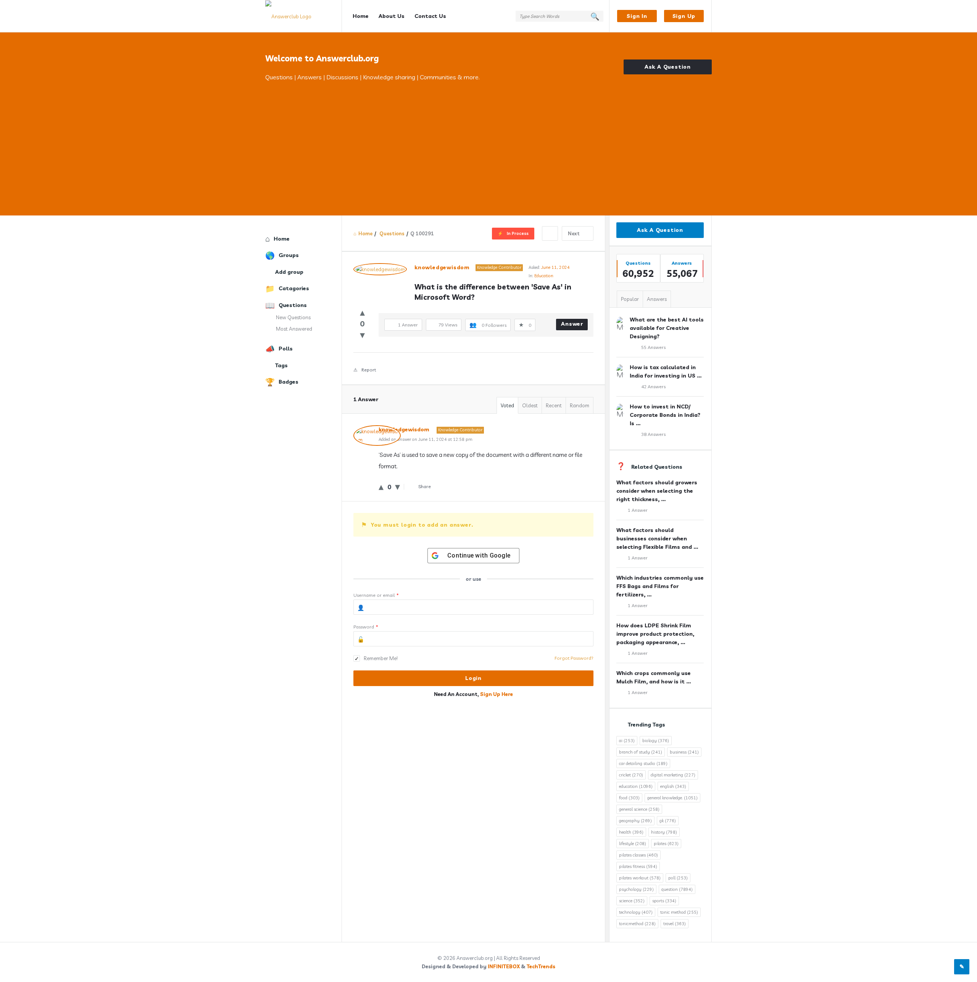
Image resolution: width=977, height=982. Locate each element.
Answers (657, 299)
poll (678, 878)
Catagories (294, 288)
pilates (666, 843)
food (629, 797)
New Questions (293, 317)
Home (361, 16)
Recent (554, 405)
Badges (288, 381)
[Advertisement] (488, 139)
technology (636, 912)
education (636, 786)
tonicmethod (637, 923)
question (677, 889)
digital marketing (673, 775)
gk (667, 820)
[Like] (362, 312)
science (632, 900)
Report (368, 370)
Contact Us (430, 16)
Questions (293, 305)
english (673, 786)
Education (543, 275)
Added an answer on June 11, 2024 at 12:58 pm (425, 439)
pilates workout (640, 878)
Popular (630, 299)
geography (635, 820)
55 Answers (653, 347)
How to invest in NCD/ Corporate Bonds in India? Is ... (665, 415)
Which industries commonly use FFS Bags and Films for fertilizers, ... (660, 586)
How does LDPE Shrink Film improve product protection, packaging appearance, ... (655, 634)
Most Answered (294, 329)
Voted (507, 405)
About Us (392, 16)
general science (639, 809)
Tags (281, 365)
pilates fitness (638, 866)
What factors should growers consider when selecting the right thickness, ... (656, 491)
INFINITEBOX (504, 966)
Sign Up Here (496, 694)
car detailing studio (643, 763)
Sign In (637, 16)
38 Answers (653, 434)
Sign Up (684, 16)
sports (664, 900)
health (631, 832)
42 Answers (653, 386)
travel (674, 923)
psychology (636, 889)
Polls (286, 348)
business (684, 752)
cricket (631, 775)
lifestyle (632, 843)
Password (365, 627)
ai (627, 740)
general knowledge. (672, 797)
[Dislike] (362, 334)
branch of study (640, 752)
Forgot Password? (574, 658)
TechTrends (541, 966)
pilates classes (638, 855)
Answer (572, 323)
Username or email (376, 595)
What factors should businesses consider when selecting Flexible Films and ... (657, 538)
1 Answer (638, 510)
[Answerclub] (303, 16)
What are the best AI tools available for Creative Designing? (667, 328)
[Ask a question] (961, 966)
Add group (289, 271)
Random (579, 405)
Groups (289, 255)
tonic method (679, 912)
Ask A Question (668, 66)
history (664, 832)
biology (655, 740)
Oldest (530, 405)
